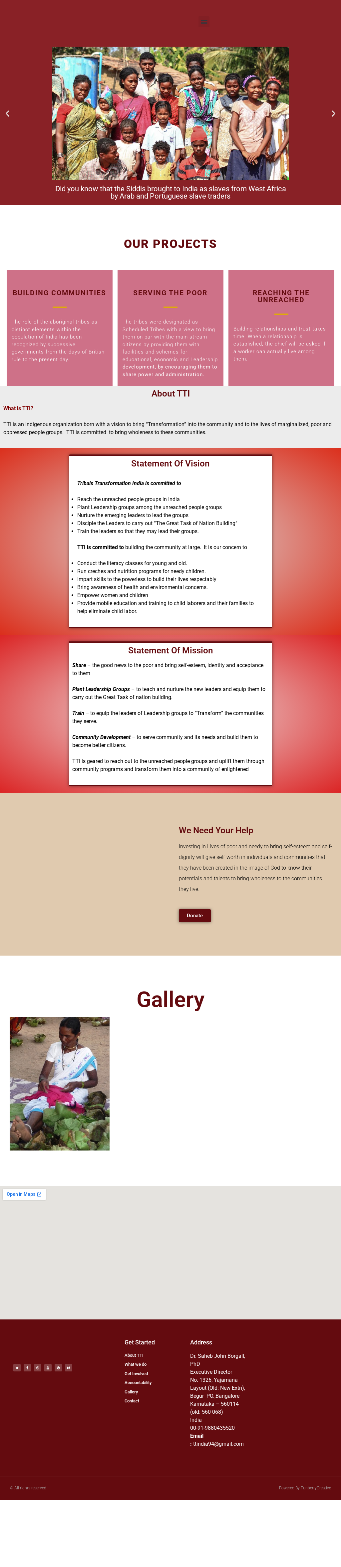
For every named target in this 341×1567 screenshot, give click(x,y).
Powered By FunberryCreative (305, 1488)
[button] (203, 21)
